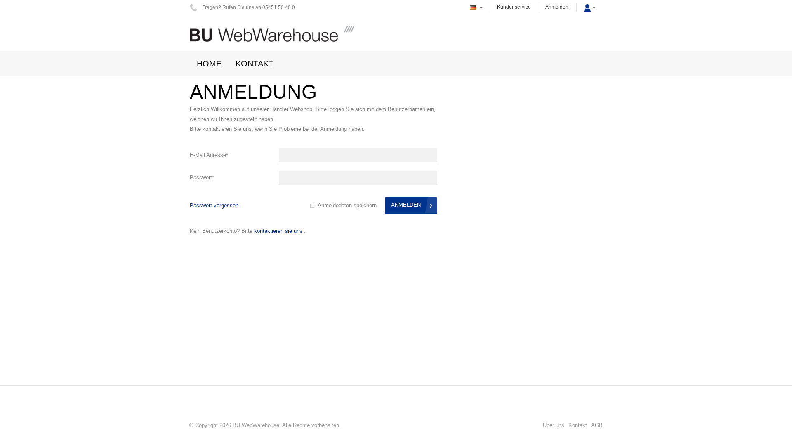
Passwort (202, 177)
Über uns (553, 425)
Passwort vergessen (214, 205)
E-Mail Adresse (209, 155)
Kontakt (577, 425)
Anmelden (556, 7)
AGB (597, 425)
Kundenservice (514, 7)
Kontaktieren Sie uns (278, 231)
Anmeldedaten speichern (347, 205)
